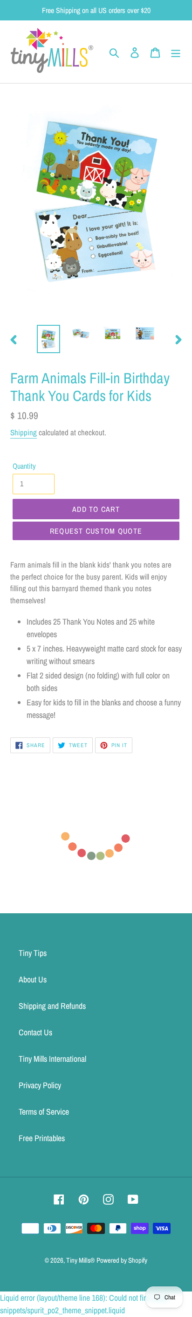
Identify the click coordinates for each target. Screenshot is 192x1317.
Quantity (24, 466)
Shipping (23, 432)
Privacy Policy (40, 1085)
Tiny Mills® (80, 1260)
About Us (33, 979)
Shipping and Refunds (52, 1006)
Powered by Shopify (121, 1260)
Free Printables (42, 1138)
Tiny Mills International (52, 1059)
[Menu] (175, 52)
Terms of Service (44, 1111)
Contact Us (35, 1032)
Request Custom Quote (96, 531)
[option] (49, 339)
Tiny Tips (33, 953)
